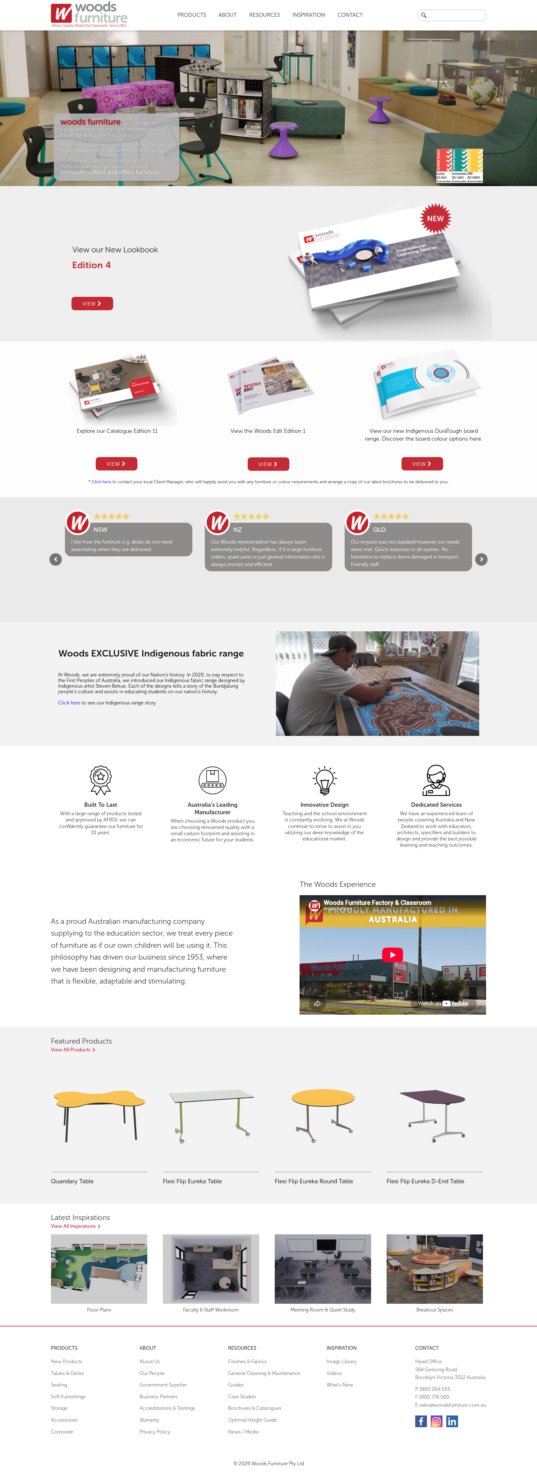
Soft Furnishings (68, 1397)
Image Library (341, 1361)
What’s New (340, 1385)
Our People (152, 1373)
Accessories (64, 1420)
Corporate (62, 1432)
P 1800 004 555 (432, 1389)
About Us (150, 1361)
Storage (59, 1408)
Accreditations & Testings (167, 1408)
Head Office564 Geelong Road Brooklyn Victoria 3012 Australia (450, 1369)
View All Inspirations (73, 1226)
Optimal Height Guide (252, 1420)
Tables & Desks (67, 1373)
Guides (236, 1385)
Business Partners (159, 1397)
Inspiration (308, 15)
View (90, 304)
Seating (59, 1385)
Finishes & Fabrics (247, 1361)
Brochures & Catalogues (254, 1408)
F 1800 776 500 (432, 1397)
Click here (101, 481)
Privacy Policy (155, 1432)
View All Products (70, 1050)
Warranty (149, 1420)
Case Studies (242, 1397)
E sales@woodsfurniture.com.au (450, 1405)
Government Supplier (163, 1385)
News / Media (243, 1432)
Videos (334, 1373)
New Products (66, 1361)
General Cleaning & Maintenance (264, 1373)
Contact (350, 15)
